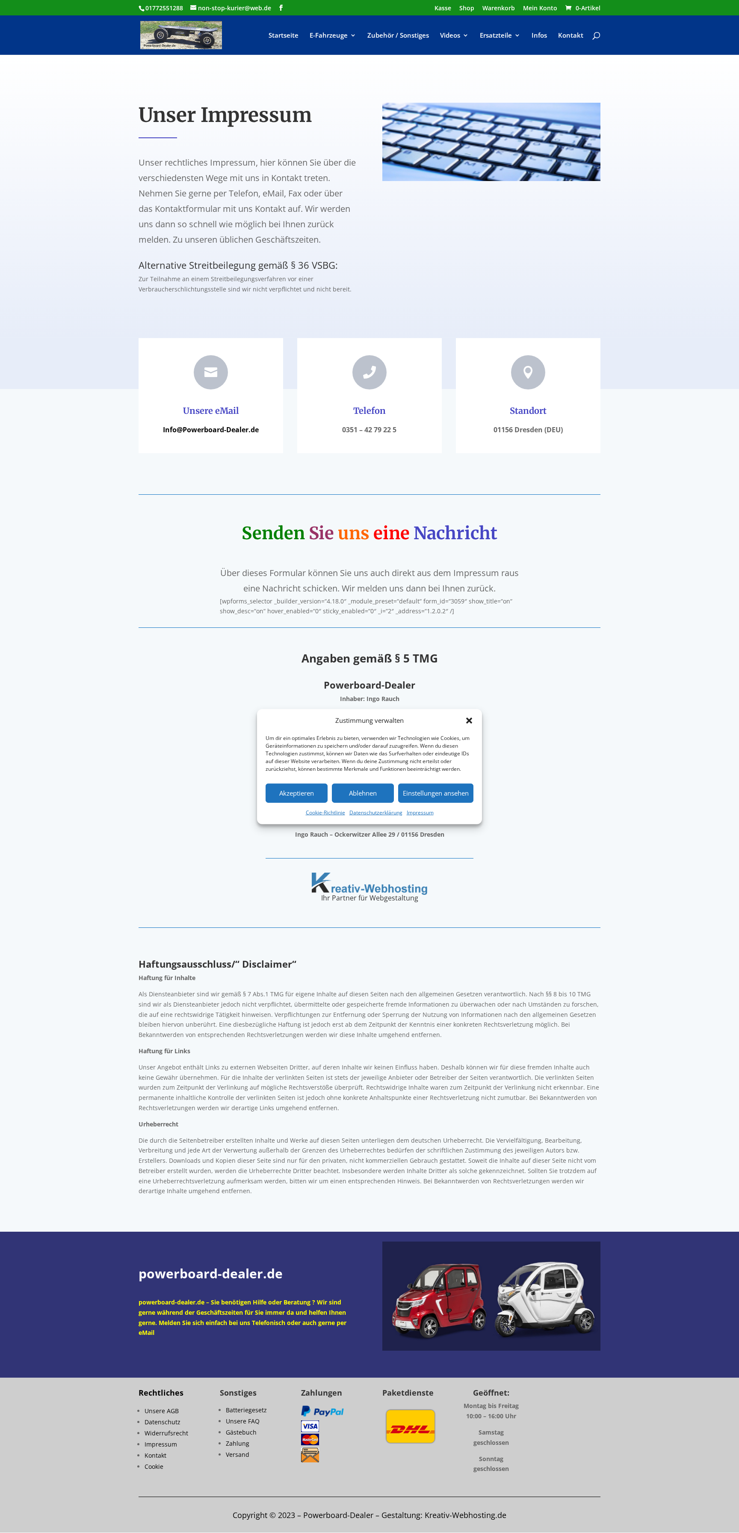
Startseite (284, 35)
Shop (466, 8)
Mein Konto (540, 8)
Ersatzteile (496, 35)
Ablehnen (363, 793)
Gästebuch (241, 1432)
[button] (469, 720)
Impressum (420, 812)
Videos (450, 35)
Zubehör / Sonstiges (398, 35)
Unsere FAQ (243, 1421)
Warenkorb (498, 8)
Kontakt (570, 35)
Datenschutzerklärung (375, 812)
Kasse (443, 8)
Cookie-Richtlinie (325, 812)
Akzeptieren (296, 793)
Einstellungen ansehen (436, 793)
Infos (539, 35)
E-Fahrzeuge (329, 35)
